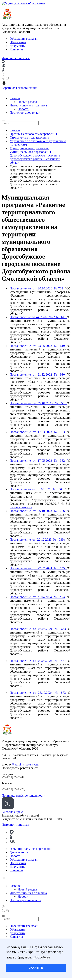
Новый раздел (27, 101)
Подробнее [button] (41, 957)
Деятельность (19, 852)
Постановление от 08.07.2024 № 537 (38, 660)
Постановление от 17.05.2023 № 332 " (39, 460)
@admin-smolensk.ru (25, 764)
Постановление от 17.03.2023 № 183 (38, 432)
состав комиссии (21, 507)
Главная (15, 98)
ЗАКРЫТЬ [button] (36, 967)
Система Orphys (12, 812)
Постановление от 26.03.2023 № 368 (36, 489)
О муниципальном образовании (31, 848)
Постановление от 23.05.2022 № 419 (38, 345)
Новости (23, 109)
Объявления (18, 42)
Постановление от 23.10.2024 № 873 (38, 692)
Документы (17, 45)
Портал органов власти (25, 112)
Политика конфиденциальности (23, 795)
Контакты (16, 49)
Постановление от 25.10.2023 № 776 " (39, 511)
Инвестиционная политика (28, 105)
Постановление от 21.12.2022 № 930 (38, 374)
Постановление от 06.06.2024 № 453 (38, 629)
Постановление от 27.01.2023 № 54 (38, 403)
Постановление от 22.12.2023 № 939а (37, 539)
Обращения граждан (24, 38)
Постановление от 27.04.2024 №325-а (37, 597)
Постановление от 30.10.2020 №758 (36, 288)
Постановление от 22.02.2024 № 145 (38, 568)
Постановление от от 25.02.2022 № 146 (38, 317)
